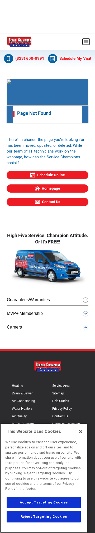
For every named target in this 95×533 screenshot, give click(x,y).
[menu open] (86, 41)
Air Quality (19, 416)
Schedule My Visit (75, 58)
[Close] (81, 431)
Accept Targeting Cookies (44, 502)
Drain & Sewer (22, 393)
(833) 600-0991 (29, 58)
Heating (17, 386)
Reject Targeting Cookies (44, 517)
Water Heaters (22, 408)
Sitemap (58, 393)
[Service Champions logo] (19, 41)
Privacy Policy (62, 408)
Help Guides (60, 401)
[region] (43, 478)
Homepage (51, 188)
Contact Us (51, 202)
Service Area (61, 386)
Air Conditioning (23, 401)
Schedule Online (51, 175)
